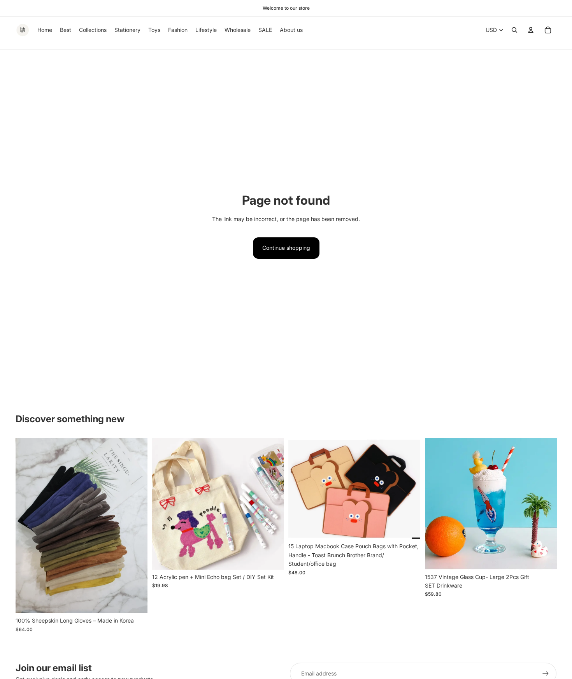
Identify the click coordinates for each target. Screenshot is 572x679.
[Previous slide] (27, 525)
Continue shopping (286, 247)
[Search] (514, 30)
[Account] (530, 30)
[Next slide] (135, 525)
